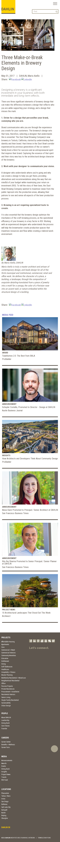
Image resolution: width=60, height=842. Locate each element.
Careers (5, 738)
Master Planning (7, 675)
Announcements (6, 760)
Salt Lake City (5, 807)
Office (3, 683)
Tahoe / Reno (5, 796)
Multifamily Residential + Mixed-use (13, 678)
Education (4, 658)
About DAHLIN (6, 717)
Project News (5, 774)
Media (4, 756)
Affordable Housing (8, 642)
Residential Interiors (8, 694)
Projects (5, 637)
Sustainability (5, 703)
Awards (4, 763)
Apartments (5, 644)
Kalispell (4, 810)
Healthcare (5, 669)
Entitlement (5, 661)
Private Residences (8, 689)
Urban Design (6, 706)
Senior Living (5, 697)
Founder (4, 729)
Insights (4, 772)
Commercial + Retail (8, 650)
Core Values (5, 726)
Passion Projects (7, 686)
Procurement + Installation (10, 692)
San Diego (4, 801)
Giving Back (5, 723)
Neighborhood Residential (10, 681)
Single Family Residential (10, 700)
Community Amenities (8, 655)
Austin (3, 813)
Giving (3, 664)
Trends (3, 777)
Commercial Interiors (8, 653)
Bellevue (4, 804)
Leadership (5, 720)
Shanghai (4, 818)
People (4, 713)
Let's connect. (39, 648)
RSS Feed (4, 780)
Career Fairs (5, 747)
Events (3, 766)
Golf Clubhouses (6, 667)
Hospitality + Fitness (8, 672)
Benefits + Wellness (8, 745)
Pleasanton (5, 793)
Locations (6, 789)
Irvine (3, 799)
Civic (3, 647)
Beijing (3, 815)
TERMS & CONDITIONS (44, 838)
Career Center (6, 742)
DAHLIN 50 (5, 827)
